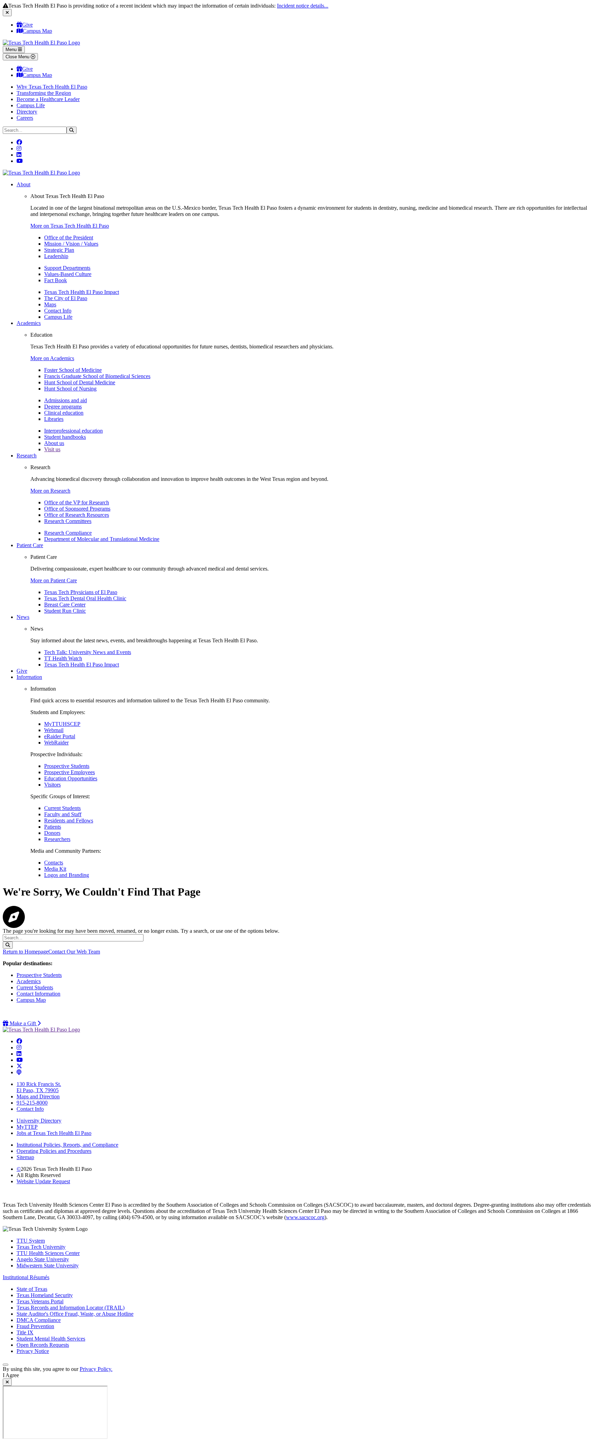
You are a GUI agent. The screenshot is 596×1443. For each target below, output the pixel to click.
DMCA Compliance (39, 1320)
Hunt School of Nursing (70, 389)
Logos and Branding (66, 875)
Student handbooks (65, 437)
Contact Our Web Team (74, 952)
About (23, 184)
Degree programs (63, 406)
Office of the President (68, 237)
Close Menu (18, 56)
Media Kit (55, 869)
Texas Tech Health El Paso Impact (81, 292)
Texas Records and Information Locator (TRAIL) (71, 1308)
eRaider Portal (59, 736)
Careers (25, 118)
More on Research (50, 491)
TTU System (31, 1241)
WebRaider (56, 742)
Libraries (53, 419)
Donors (52, 833)
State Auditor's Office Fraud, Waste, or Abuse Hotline (75, 1314)
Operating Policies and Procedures (54, 1151)
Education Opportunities (70, 778)
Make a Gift (24, 1023)
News (23, 617)
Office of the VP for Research (76, 502)
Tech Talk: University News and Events (87, 652)
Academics (29, 323)
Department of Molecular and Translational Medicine (101, 539)
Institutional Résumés (26, 1277)
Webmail (53, 730)
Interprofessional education (73, 431)
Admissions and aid (65, 400)
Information (29, 677)
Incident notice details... (302, 6)
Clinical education (63, 413)
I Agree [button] (11, 1375)
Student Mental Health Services (51, 1339)
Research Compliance (68, 533)
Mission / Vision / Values (71, 244)
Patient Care (30, 545)
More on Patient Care (53, 580)
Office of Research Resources (76, 515)
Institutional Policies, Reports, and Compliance (67, 1145)
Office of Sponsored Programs (77, 509)
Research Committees (67, 521)
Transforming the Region (44, 93)
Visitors (52, 785)
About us (54, 443)
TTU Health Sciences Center (48, 1253)
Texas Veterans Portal (40, 1301)
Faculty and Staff (62, 814)
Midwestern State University (48, 1265)
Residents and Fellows (68, 820)
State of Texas (32, 1289)
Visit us (52, 449)
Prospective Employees (69, 772)
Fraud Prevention (35, 1326)
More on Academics (52, 358)
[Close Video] (7, 1382)
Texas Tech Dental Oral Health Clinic (85, 598)
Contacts (53, 863)
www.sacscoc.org (305, 1217)
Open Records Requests (43, 1345)
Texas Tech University (41, 1247)
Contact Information (38, 994)
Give (27, 25)
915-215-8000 (32, 1103)
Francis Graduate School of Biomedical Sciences (97, 376)
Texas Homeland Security (45, 1295)
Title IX (25, 1332)
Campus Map (37, 31)
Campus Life (31, 105)
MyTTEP (27, 1127)
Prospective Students (66, 766)
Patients (52, 827)
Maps (50, 304)
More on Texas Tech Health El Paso (69, 226)
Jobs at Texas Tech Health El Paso (54, 1133)
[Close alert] (7, 12)
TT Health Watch (63, 658)
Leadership (56, 256)
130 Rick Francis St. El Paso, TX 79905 (39, 1087)
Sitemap (25, 1157)
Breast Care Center (65, 604)
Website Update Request (43, 1181)
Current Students (62, 808)
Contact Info (57, 311)
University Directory (39, 1121)
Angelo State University (43, 1259)
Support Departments (67, 268)
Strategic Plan (59, 250)
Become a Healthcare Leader (48, 99)
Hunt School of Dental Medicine (79, 382)
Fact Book (55, 280)
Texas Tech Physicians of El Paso (80, 592)
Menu (12, 49)
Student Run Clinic (65, 611)
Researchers (57, 839)
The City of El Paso (65, 298)
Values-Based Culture (67, 274)
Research (27, 455)
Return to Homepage (25, 952)
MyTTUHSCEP (62, 724)
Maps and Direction (38, 1096)
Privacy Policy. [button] (96, 1369)
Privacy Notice (33, 1351)
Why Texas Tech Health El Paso (52, 87)
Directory (27, 112)
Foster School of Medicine (73, 370)
